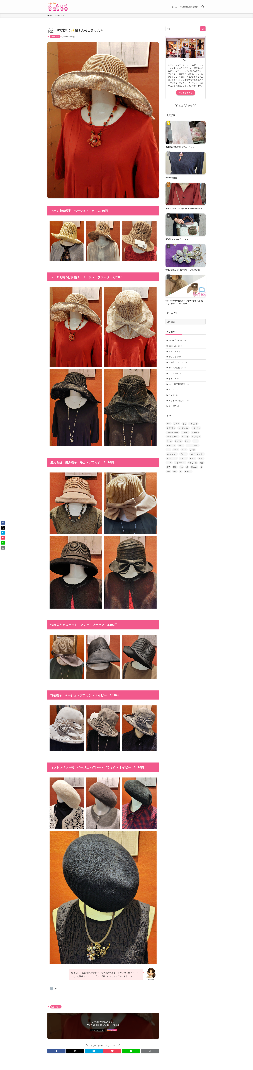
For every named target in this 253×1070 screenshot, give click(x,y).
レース (169, 462)
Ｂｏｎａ (188, 471)
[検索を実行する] (203, 28)
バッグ (180, 445)
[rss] (194, 105)
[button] (56, 1051)
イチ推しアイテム (178, 362)
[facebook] (176, 105)
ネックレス (171, 445)
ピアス (192, 449)
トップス (174, 378)
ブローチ (183, 454)
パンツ (173, 389)
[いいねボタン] (51, 989)
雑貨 (175, 471)
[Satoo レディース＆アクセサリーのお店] (57, 6)
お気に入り (175, 351)
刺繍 (201, 462)
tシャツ (176, 423)
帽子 (168, 467)
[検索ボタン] (203, 6)
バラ (168, 449)
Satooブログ (55, 36)
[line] (190, 105)
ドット (187, 441)
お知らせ (175, 356)
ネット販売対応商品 (179, 384)
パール (184, 449)
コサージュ (196, 428)
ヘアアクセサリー (197, 454)
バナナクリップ (193, 445)
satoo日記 (175, 345)
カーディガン (183, 428)
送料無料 (174, 406)
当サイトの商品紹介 (179, 400)
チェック (185, 436)
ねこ (184, 423)
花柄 (168, 471)
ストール (195, 432)
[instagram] (185, 105)
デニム (169, 441)
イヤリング (193, 423)
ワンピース (192, 462)
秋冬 (181, 467)
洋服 (175, 467)
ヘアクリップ (172, 458)
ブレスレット (172, 454)
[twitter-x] (181, 105)
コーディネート (177, 373)
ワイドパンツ (180, 462)
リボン (192, 458)
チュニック (196, 436)
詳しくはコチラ (186, 92)
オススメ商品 (177, 367)
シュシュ (185, 432)
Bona (169, 423)
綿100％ (194, 467)
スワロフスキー (173, 436)
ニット (195, 441)
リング (173, 395)
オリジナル (171, 428)
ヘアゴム (183, 458)
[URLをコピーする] (150, 1051)
